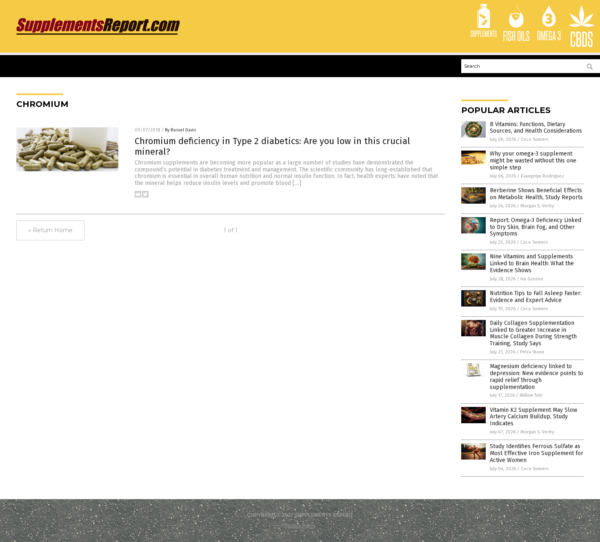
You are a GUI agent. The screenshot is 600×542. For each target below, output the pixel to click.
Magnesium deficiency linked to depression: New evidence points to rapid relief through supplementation (536, 376)
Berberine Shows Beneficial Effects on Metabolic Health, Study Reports (536, 194)
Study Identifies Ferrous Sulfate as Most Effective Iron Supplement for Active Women (536, 453)
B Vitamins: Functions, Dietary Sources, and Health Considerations (536, 128)
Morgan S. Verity (537, 206)
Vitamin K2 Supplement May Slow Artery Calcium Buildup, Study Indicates (533, 416)
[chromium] (98, 35)
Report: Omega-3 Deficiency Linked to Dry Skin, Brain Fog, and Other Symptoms (535, 227)
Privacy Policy (300, 526)
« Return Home (50, 230)
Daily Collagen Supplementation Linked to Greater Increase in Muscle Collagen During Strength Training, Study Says (533, 333)
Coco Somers (534, 139)
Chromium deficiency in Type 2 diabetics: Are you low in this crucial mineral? (272, 146)
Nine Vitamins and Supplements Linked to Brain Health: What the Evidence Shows (532, 263)
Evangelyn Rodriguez (542, 176)
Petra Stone (532, 352)
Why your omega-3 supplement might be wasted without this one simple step (533, 160)
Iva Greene (531, 279)
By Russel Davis (180, 130)
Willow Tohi (531, 395)
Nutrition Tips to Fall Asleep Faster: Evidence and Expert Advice (536, 297)
